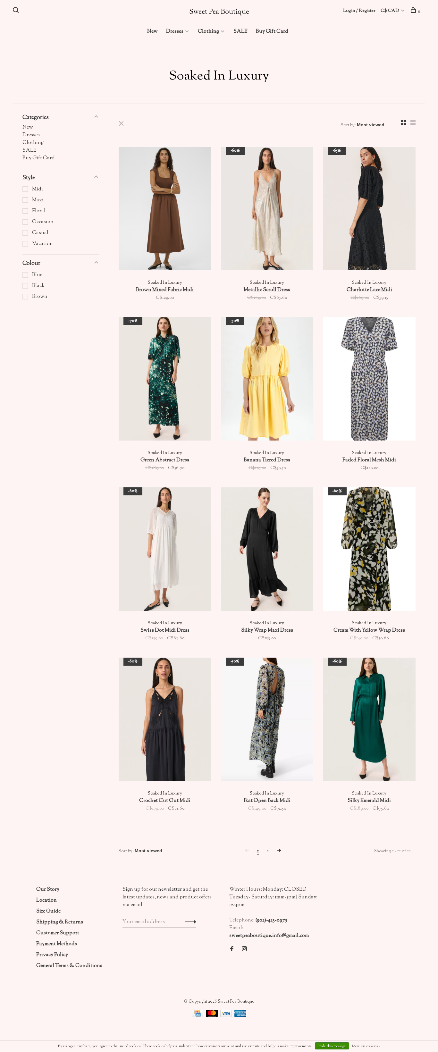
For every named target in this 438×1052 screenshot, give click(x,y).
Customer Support (57, 933)
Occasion (43, 222)
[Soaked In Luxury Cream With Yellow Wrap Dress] (369, 550)
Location (46, 900)
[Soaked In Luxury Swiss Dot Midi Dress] (165, 550)
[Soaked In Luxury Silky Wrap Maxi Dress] (267, 550)
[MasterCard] (212, 1016)
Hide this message (332, 1046)
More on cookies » (366, 1046)
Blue (37, 275)
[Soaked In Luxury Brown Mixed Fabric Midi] (165, 210)
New (152, 31)
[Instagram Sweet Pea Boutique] (244, 950)
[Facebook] (231, 950)
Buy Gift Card (272, 31)
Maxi (38, 200)
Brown (39, 296)
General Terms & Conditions (69, 966)
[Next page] (279, 851)
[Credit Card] (198, 1016)
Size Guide (48, 911)
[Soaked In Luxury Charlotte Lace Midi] (369, 210)
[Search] (16, 11)
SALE (240, 31)
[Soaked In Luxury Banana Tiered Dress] (267, 380)
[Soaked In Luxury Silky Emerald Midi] (369, 721)
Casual (40, 233)
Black (38, 286)
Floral (39, 211)
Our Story (47, 889)
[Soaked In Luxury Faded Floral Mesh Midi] (369, 380)
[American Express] (240, 1016)
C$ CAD (390, 11)
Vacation (42, 244)
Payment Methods (56, 944)
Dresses (174, 31)
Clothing (208, 31)
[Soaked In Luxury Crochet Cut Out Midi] (165, 721)
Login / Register (359, 11)
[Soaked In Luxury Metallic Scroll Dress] (267, 210)
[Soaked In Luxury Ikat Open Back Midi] (267, 721)
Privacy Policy (52, 955)
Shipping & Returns (59, 922)
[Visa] (226, 1016)
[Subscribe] (188, 922)
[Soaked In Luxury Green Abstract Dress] (165, 380)
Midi (37, 189)
